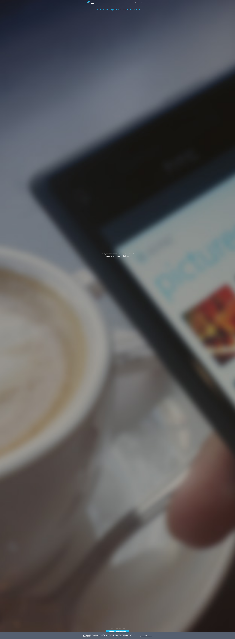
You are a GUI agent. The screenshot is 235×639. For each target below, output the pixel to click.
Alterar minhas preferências (87, 636)
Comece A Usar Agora (117, 632)
